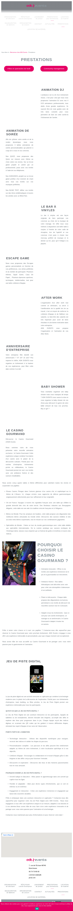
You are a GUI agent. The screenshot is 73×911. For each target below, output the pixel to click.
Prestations (52, 17)
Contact (38, 23)
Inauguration (10, 23)
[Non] (68, 907)
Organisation (10, 17)
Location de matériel (36, 29)
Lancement (39, 17)
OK (37, 908)
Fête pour (25, 17)
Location (65, 17)
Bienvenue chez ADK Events (18, 52)
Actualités (49, 23)
